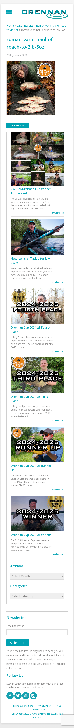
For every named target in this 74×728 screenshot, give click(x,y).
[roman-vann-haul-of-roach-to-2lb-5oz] (31, 88)
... (43, 208)
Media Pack (39, 710)
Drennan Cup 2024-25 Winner (31, 535)
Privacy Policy (44, 706)
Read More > (58, 212)
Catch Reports (25, 25)
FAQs (58, 706)
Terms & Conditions (23, 706)
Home (10, 25)
